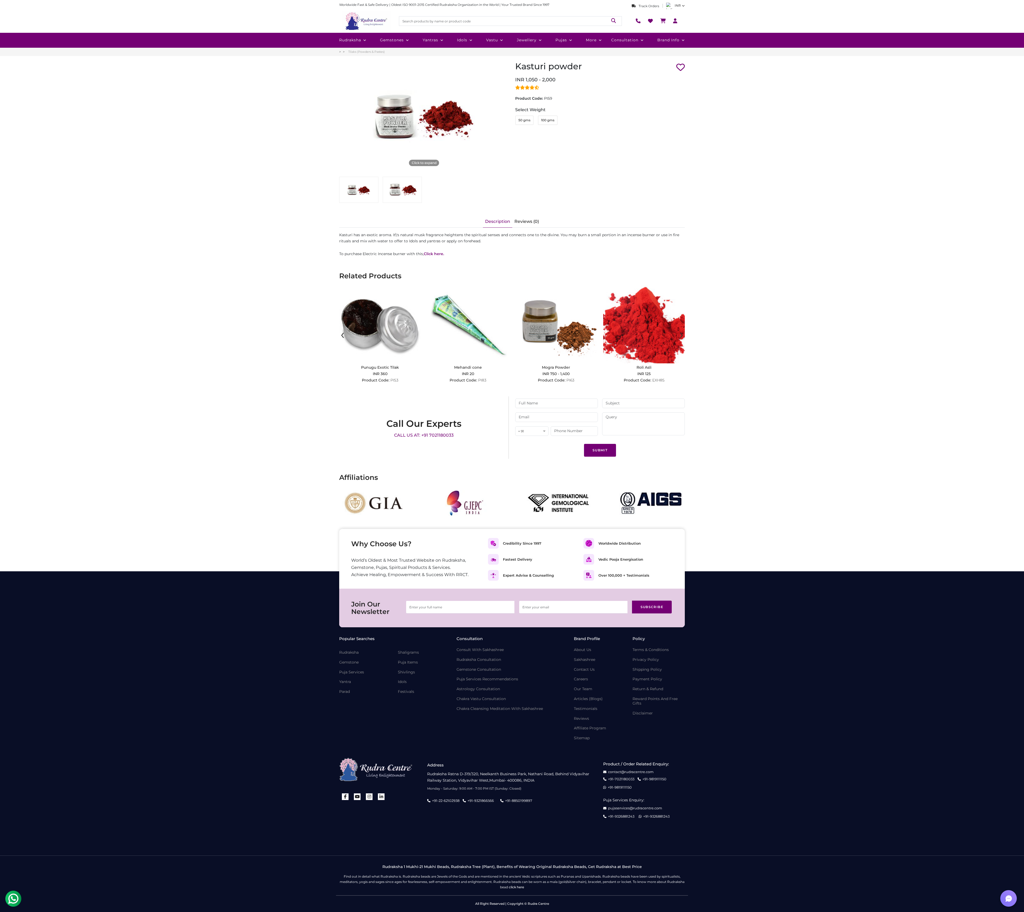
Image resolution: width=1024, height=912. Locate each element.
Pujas (561, 40)
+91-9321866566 (480, 800)
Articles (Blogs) (588, 699)
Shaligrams (408, 652)
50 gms (524, 120)
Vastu (492, 40)
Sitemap (582, 738)
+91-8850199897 (518, 800)
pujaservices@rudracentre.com (635, 808)
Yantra (345, 682)
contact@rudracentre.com (631, 772)
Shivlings (406, 672)
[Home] (366, 21)
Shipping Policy (647, 669)
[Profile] (675, 21)
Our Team (583, 689)
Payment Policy (647, 679)
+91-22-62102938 (445, 800)
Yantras (430, 40)
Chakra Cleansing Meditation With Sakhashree (500, 708)
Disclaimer (643, 713)
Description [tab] (497, 221)
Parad (344, 691)
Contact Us (584, 669)
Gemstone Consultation (479, 669)
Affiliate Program (590, 728)
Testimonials (585, 708)
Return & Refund (648, 689)
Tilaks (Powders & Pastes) (366, 52)
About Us (582, 650)
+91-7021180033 (621, 779)
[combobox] (531, 431)
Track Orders (648, 6)
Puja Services (351, 672)
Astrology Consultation (478, 689)
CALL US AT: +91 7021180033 (424, 435)
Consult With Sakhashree (480, 650)
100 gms (547, 120)
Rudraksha (350, 40)
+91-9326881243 (621, 816)
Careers (581, 679)
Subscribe (652, 607)
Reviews (581, 718)
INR (678, 5)
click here (516, 887)
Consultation (624, 40)
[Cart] (663, 21)
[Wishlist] (650, 21)
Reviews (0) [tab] (526, 221)
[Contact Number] (638, 21)
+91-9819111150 (654, 779)
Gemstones (392, 40)
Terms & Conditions (651, 650)
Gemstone (349, 662)
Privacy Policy (646, 659)
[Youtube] (357, 796)
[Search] (614, 21)
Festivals (406, 691)
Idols (462, 40)
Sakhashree (584, 659)
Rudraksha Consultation (479, 659)
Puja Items (408, 662)
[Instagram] (369, 796)
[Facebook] (345, 796)
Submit (600, 450)
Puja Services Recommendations (487, 679)
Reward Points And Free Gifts (655, 701)
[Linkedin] (381, 796)
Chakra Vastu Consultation (481, 699)
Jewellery (527, 40)
